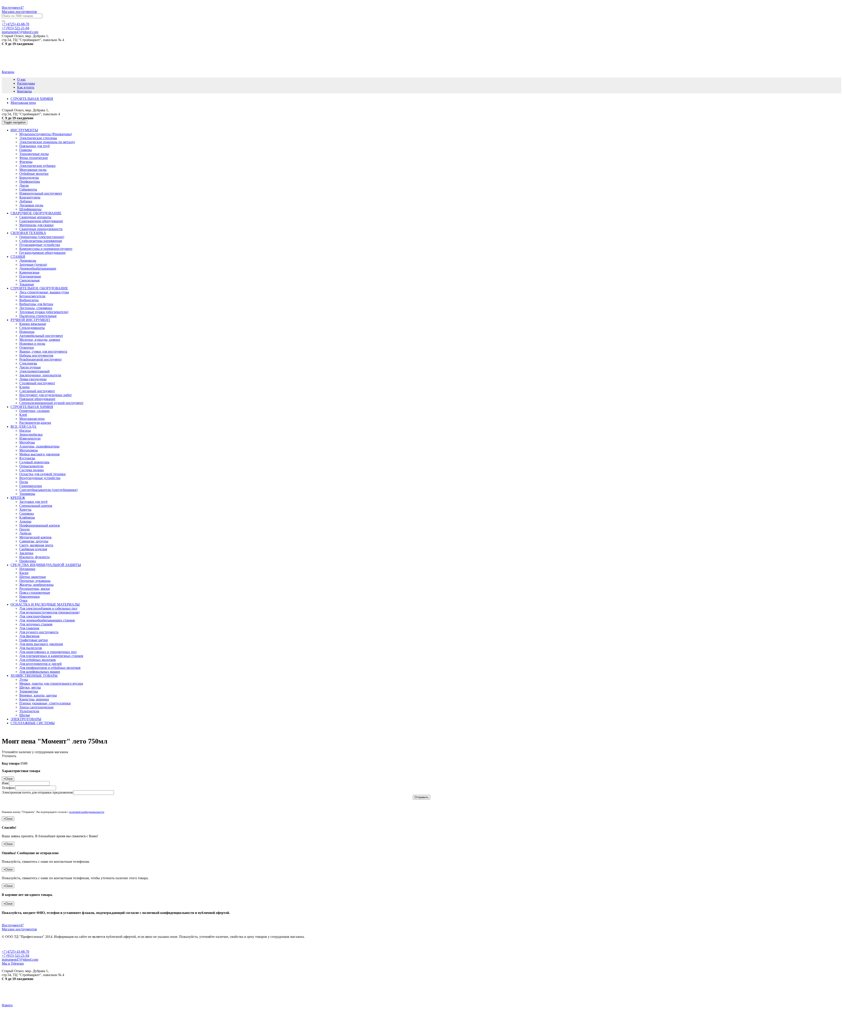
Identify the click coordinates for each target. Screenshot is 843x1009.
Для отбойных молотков (37, 660)
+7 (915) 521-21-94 (15, 28)
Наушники (27, 569)
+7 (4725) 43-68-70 (15, 24)
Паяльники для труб (34, 146)
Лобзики (25, 201)
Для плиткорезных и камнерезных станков (51, 656)
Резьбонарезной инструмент (40, 359)
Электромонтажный (34, 371)
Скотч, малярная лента (36, 545)
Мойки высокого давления (39, 454)
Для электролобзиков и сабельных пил (48, 608)
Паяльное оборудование (37, 399)
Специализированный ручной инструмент (51, 403)
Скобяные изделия (33, 549)
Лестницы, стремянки (35, 308)
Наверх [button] (7, 1005)
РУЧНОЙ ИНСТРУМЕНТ (30, 320)
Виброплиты (29, 300)
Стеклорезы (28, 363)
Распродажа (26, 83)
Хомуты (25, 509)
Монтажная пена (32, 419)
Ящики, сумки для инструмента (43, 351)
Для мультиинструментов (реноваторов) (49, 612)
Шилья (24, 715)
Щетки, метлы (30, 687)
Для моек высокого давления (41, 644)
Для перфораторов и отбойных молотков (50, 668)
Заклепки (26, 553)
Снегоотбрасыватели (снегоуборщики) (48, 490)
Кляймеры (27, 517)
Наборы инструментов (36, 355)
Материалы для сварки (36, 225)
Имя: (5, 783)
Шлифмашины (30, 209)
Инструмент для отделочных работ (45, 395)
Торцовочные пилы (34, 154)
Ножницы (26, 332)
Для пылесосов (30, 648)
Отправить (421, 797)
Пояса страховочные (34, 592)
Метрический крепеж (35, 537)
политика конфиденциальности (57, 944)
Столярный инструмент (37, 383)
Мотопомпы (28, 450)
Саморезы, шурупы (33, 541)
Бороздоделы (29, 177)
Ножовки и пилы (32, 343)
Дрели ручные (30, 367)
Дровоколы (27, 260)
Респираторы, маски (34, 588)
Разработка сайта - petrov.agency (27, 994)
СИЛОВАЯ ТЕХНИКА (28, 233)
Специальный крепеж (35, 505)
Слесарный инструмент (37, 391)
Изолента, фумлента (34, 557)
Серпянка (26, 513)
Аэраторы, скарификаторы (39, 446)
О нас (21, 79)
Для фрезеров (29, 636)
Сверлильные (29, 280)
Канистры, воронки (34, 699)
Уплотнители (29, 711)
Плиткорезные (30, 276)
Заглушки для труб (33, 502)
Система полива (31, 470)
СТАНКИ (18, 256)
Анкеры (25, 521)
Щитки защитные (32, 577)
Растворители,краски (35, 422)
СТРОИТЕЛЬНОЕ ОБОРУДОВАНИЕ (39, 288)
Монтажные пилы (33, 169)
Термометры (28, 691)
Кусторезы (27, 458)
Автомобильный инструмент (41, 336)
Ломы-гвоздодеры (33, 379)
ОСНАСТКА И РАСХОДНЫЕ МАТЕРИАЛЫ (45, 604)
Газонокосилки (30, 486)
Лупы (23, 679)
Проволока (27, 561)
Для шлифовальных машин (39, 671)
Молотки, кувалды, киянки (39, 339)
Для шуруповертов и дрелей (40, 664)
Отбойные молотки (34, 173)
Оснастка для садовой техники (42, 474)
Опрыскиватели (31, 466)
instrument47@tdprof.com (20, 32)
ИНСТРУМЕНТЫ (24, 130)
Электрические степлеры (38, 138)
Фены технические (33, 158)
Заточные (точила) (33, 264)
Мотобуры (27, 442)
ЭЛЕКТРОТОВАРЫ (26, 719)
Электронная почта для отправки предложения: (37, 792)
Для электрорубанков (35, 616)
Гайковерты (28, 189)
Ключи (24, 387)
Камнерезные (29, 272)
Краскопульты (29, 197)
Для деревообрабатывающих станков (47, 620)
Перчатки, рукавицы (34, 581)
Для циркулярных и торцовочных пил (48, 652)
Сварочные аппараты (35, 217)
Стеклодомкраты (32, 328)
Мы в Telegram (13, 963)
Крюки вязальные (32, 324)
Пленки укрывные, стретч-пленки (45, 703)
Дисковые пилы (31, 205)
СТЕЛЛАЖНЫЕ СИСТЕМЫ (33, 723)
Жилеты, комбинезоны (36, 585)
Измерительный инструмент (40, 193)
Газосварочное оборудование (41, 221)
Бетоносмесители (32, 296)
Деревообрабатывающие (37, 268)
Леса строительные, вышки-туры (44, 292)
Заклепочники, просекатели (40, 375)
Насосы (25, 430)
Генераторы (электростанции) (41, 237)
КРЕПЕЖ (18, 498)
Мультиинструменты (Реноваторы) (45, 134)
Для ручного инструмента (38, 632)
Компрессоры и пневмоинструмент (45, 249)
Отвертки (26, 347)
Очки (23, 600)
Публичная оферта (16, 944)
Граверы (25, 150)
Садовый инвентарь (34, 462)
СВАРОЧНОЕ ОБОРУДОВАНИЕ (36, 213)
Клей (23, 415)
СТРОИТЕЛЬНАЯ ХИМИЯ (32, 407)
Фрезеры (25, 162)
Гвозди (24, 529)
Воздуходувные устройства (39, 478)
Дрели (24, 185)
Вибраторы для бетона (36, 304)
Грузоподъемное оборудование (42, 253)
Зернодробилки (31, 434)
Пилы (23, 482)
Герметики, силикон (34, 411)
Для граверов (29, 628)
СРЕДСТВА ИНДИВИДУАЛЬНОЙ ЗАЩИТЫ (46, 565)
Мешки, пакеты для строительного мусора (51, 683)
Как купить (25, 87)
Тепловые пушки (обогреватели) (43, 312)
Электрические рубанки (37, 166)
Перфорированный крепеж (39, 525)
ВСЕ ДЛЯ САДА (23, 426)
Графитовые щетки (33, 640)
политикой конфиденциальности (86, 812)
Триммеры (27, 494)
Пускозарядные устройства (39, 245)
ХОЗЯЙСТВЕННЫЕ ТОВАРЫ (34, 675)
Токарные (26, 284)
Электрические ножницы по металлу (47, 142)
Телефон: (8, 788)
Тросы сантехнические (36, 707)
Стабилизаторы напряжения (40, 241)
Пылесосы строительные (38, 316)
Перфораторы (29, 181)
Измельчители (30, 438)
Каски (24, 573)
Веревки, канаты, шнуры (38, 695)
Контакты (24, 91)
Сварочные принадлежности (41, 229)
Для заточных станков (35, 624)
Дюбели (25, 533)
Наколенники (29, 596)
